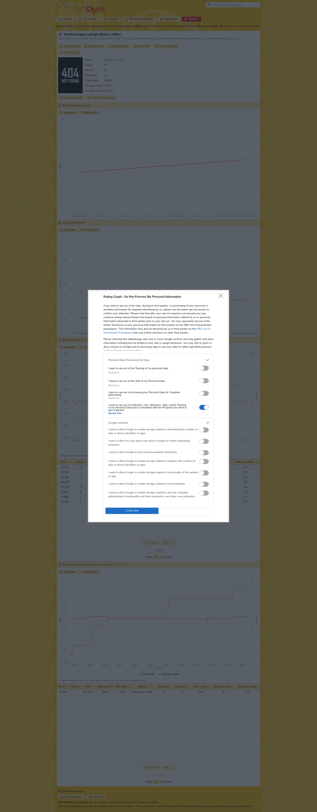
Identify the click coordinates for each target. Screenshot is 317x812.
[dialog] (158, 406)
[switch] (204, 368)
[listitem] (158, 360)
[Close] (221, 296)
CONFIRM (132, 510)
